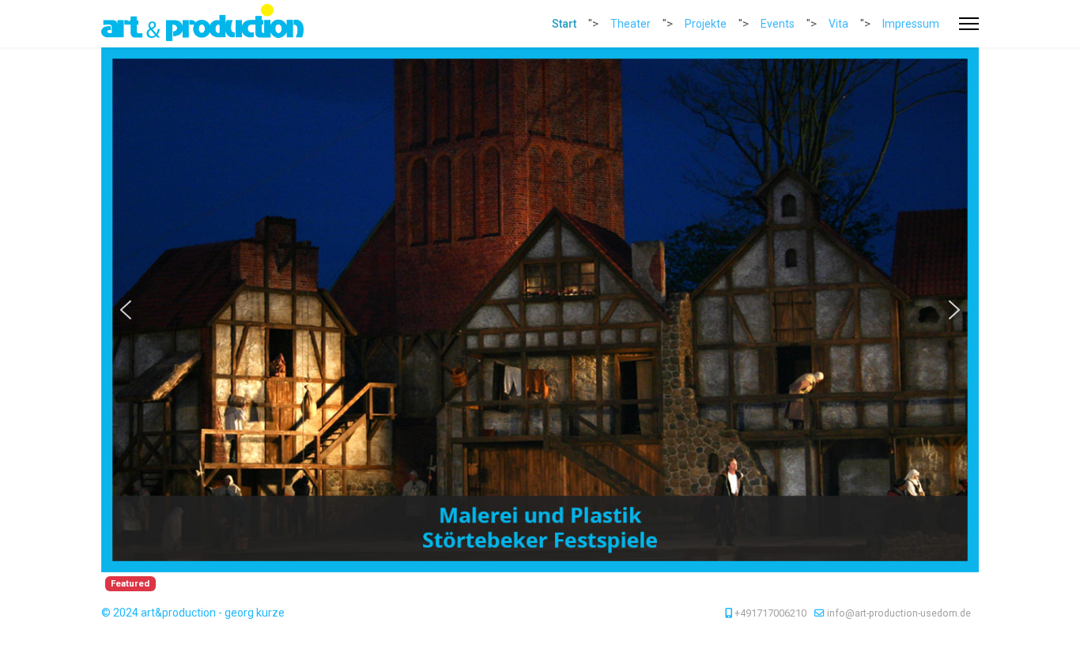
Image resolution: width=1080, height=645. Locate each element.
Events (778, 23)
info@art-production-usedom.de (899, 613)
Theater (630, 23)
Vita (838, 23)
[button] (125, 309)
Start (564, 23)
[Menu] (969, 23)
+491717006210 (770, 613)
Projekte (706, 23)
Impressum (910, 23)
